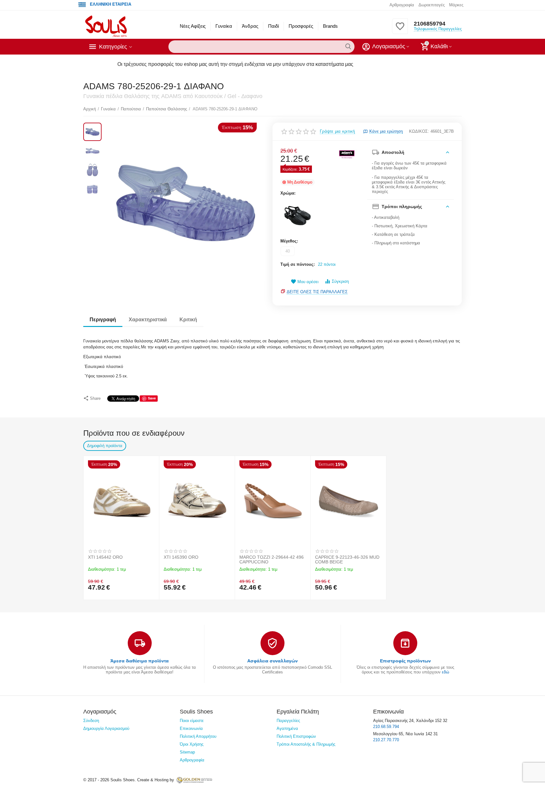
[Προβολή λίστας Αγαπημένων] (400, 29)
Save (152, 398)
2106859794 (429, 23)
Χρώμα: (288, 193)
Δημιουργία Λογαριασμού (106, 728)
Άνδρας (250, 26)
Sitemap (187, 752)
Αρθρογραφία (402, 5)
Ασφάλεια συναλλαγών (272, 660)
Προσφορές (301, 26)
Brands (330, 26)
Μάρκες (456, 5)
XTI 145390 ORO (181, 557)
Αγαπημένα (287, 728)
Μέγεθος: (289, 241)
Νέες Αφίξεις (193, 26)
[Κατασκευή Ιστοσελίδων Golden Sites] (194, 779)
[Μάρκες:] (346, 153)
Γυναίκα (223, 26)
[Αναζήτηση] (348, 46)
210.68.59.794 (386, 726)
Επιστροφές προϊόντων (405, 660)
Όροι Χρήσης (191, 744)
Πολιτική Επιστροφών (296, 736)
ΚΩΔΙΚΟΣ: (419, 131)
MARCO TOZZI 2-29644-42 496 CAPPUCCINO (271, 559)
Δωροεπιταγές (432, 5)
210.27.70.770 (386, 739)
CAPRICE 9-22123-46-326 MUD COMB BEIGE (347, 559)
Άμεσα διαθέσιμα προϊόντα (139, 660)
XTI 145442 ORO (105, 557)
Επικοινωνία (191, 728)
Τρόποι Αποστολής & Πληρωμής (306, 744)
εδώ (445, 672)
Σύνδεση (91, 720)
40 (287, 251)
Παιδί (273, 26)
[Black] (297, 216)
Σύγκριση (340, 281)
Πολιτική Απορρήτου (198, 736)
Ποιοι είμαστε (192, 720)
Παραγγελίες (288, 720)
